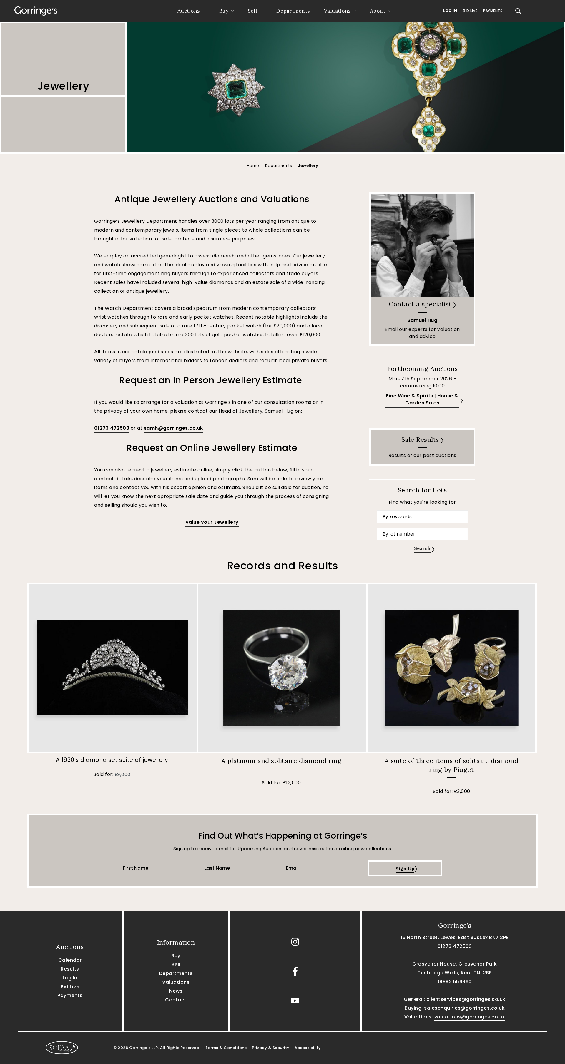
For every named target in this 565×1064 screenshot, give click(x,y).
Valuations (337, 11)
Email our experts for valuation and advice (422, 333)
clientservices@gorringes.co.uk (466, 999)
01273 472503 (111, 428)
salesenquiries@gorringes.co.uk (464, 1008)
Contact (176, 999)
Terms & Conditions (226, 1047)
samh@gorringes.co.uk (173, 428)
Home (253, 165)
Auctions (188, 11)
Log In (450, 10)
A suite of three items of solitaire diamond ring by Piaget (452, 765)
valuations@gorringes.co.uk (469, 1016)
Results (70, 969)
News (175, 991)
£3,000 (462, 791)
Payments (492, 10)
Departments (293, 11)
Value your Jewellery (212, 522)
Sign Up (405, 868)
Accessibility (308, 1047)
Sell (252, 11)
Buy (224, 11)
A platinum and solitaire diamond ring (281, 761)
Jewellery (308, 165)
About (377, 11)
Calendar (70, 960)
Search (422, 548)
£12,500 (292, 782)
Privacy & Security (271, 1047)
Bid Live (470, 10)
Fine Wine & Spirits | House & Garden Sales (422, 399)
